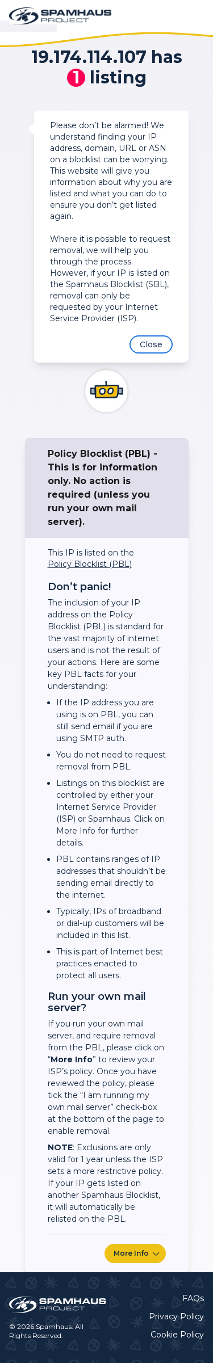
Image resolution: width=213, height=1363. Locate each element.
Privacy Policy (176, 1316)
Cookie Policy (177, 1335)
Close (151, 344)
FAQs (193, 1298)
